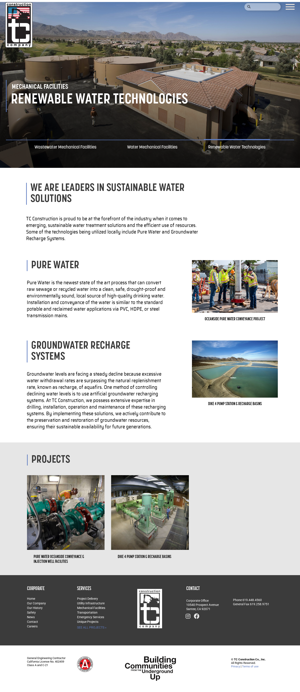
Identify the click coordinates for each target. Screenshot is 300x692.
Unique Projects (87, 621)
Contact (32, 621)
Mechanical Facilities (91, 608)
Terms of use (250, 666)
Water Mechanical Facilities (152, 147)
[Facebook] (196, 616)
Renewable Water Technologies (237, 147)
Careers (32, 626)
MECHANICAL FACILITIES (40, 87)
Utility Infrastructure (91, 603)
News (31, 617)
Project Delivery (87, 598)
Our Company (36, 603)
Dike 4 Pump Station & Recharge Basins (144, 557)
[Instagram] (188, 616)
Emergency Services (90, 617)
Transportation (87, 612)
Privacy (235, 666)
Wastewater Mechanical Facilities (65, 147)
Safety (31, 612)
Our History (35, 608)
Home (31, 598)
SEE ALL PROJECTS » (92, 627)
